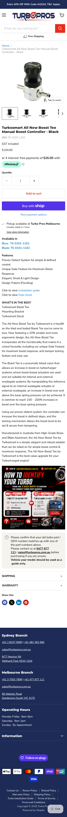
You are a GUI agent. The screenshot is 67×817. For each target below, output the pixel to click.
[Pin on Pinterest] (26, 602)
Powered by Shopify (33, 810)
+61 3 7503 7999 (12, 679)
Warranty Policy (21, 794)
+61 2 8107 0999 (12, 642)
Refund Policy (48, 790)
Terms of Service (46, 798)
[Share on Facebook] (4, 602)
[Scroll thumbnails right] (62, 114)
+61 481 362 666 (34, 642)
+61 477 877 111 (34, 679)
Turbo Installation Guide (21, 798)
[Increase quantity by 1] (34, 181)
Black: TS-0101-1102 (16, 248)
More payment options (33, 214)
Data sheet (25, 295)
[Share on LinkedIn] (19, 602)
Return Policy (30, 790)
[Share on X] (12, 602)
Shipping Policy (42, 794)
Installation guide (29, 290)
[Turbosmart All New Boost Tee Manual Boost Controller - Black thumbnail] (10, 113)
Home (5, 45)
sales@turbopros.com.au (16, 649)
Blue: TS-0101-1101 (15, 243)
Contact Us (13, 790)
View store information (18, 232)
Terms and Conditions (33, 802)
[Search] (60, 28)
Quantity (7, 172)
